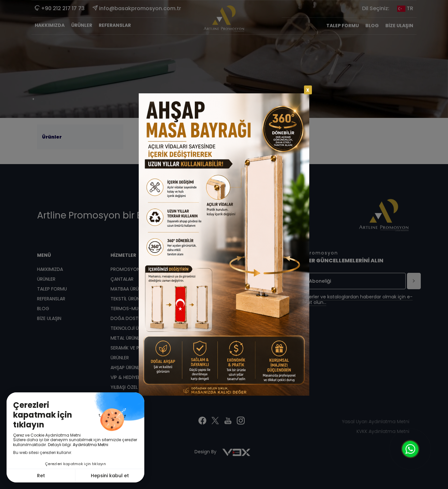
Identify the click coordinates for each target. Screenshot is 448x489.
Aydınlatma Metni (90, 444)
